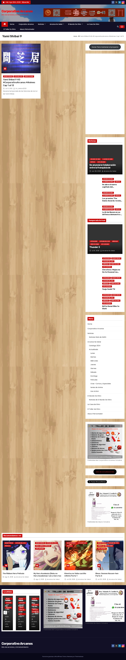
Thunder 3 (94, 247)
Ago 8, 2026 (9, 577)
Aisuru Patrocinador (27, 29)
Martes (93, 357)
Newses (69, 656)
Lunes (92, 353)
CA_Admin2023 (20, 88)
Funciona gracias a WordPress (52, 656)
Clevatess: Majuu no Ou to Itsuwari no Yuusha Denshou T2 (111, 272)
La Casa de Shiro (93, 24)
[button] (118, 26)
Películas (93, 380)
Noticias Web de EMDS (97, 337)
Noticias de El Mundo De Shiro (100, 400)
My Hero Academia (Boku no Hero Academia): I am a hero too (47, 574)
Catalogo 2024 (94, 345)
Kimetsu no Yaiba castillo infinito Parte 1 (75, 574)
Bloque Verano (8, 76)
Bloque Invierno (71, 543)
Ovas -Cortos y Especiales (100, 383)
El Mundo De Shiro (75, 24)
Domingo (93, 376)
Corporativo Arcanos (17, 11)
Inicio (75, 36)
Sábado (93, 372)
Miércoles (115, 241)
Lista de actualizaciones (105, 472)
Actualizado (93, 241)
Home (12, 24)
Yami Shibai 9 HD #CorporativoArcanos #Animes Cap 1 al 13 (19, 82)
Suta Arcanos (101, 162)
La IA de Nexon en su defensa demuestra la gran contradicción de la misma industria (112, 215)
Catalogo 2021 (18, 76)
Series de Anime (29, 76)
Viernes (93, 368)
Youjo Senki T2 (108, 289)
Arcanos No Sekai (56, 24)
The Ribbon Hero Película (13, 573)
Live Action (94, 391)
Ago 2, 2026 (40, 579)
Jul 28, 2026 (71, 579)
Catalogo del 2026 (105, 241)
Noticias (41, 24)
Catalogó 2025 (82, 543)
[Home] (4, 24)
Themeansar (79, 656)
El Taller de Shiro (10, 29)
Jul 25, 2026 (102, 579)
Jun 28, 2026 (96, 171)
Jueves (93, 364)
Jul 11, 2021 (9, 88)
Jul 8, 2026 (96, 251)
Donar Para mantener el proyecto (105, 47)
